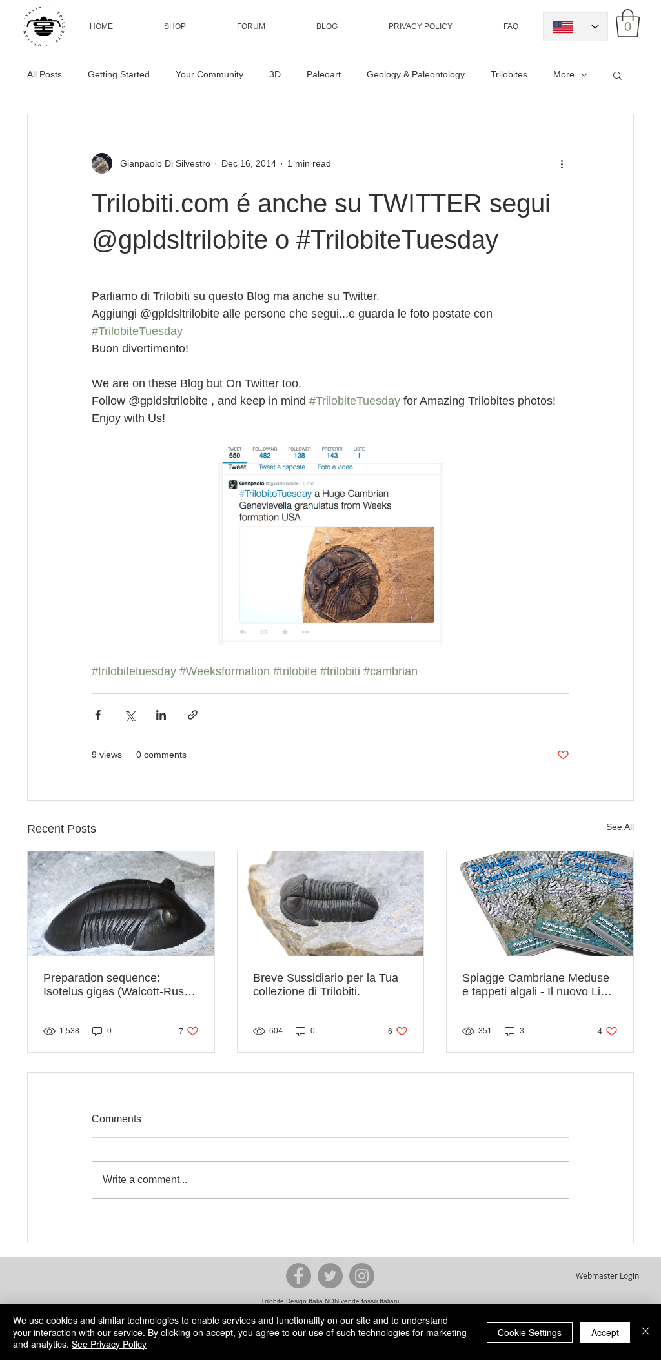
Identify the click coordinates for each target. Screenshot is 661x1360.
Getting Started (119, 74)
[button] (175, 26)
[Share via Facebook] (98, 715)
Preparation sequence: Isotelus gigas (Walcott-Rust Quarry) (115, 985)
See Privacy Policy (109, 1343)
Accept (605, 1332)
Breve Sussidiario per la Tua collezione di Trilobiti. (325, 984)
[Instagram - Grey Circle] (361, 1275)
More (564, 74)
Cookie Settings (530, 1332)
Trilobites (509, 74)
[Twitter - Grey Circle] (330, 1275)
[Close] (645, 1332)
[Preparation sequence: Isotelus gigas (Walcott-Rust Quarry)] (121, 903)
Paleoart (324, 74)
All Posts (44, 74)
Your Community (209, 74)
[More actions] (561, 163)
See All (620, 827)
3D (275, 74)
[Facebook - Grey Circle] (298, 1275)
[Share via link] (193, 715)
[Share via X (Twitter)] (129, 715)
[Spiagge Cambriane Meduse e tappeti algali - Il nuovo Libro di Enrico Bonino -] (540, 903)
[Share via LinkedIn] (161, 715)
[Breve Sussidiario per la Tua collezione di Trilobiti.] (331, 903)
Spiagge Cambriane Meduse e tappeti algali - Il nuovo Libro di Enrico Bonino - (539, 985)
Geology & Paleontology (416, 74)
